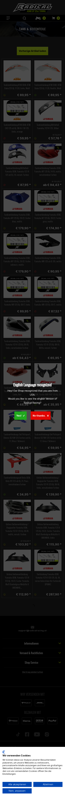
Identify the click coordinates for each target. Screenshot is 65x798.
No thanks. (39, 415)
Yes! (18, 415)
